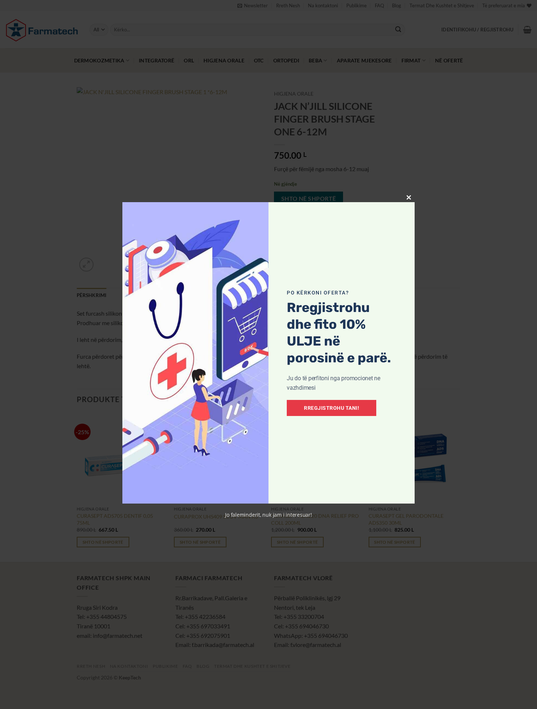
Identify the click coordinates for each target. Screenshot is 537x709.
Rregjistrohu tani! (331, 408)
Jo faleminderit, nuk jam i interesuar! (268, 514)
